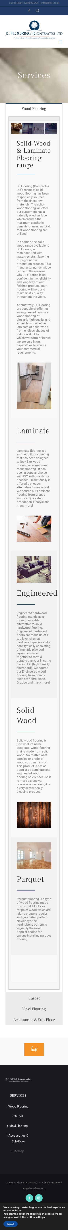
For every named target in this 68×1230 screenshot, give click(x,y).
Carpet (18, 1116)
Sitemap (18, 1151)
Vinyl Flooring (18, 1126)
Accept (10, 1224)
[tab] (34, 108)
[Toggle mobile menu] (61, 42)
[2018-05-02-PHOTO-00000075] (34, 364)
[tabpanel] (34, 553)
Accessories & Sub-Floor (18, 1138)
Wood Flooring (18, 1106)
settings (40, 1217)
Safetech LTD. (39, 1188)
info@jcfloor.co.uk (50, 3)
